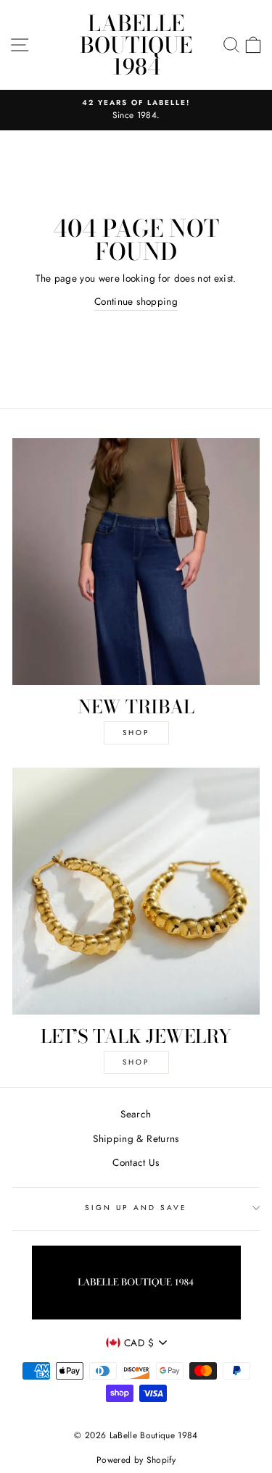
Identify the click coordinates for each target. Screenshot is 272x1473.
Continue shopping (136, 301)
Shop (136, 732)
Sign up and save (136, 1207)
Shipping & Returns (135, 1138)
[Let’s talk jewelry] (136, 891)
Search (135, 1114)
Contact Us (135, 1162)
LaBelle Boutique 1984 (136, 45)
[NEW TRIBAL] (136, 561)
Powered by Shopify (136, 1459)
